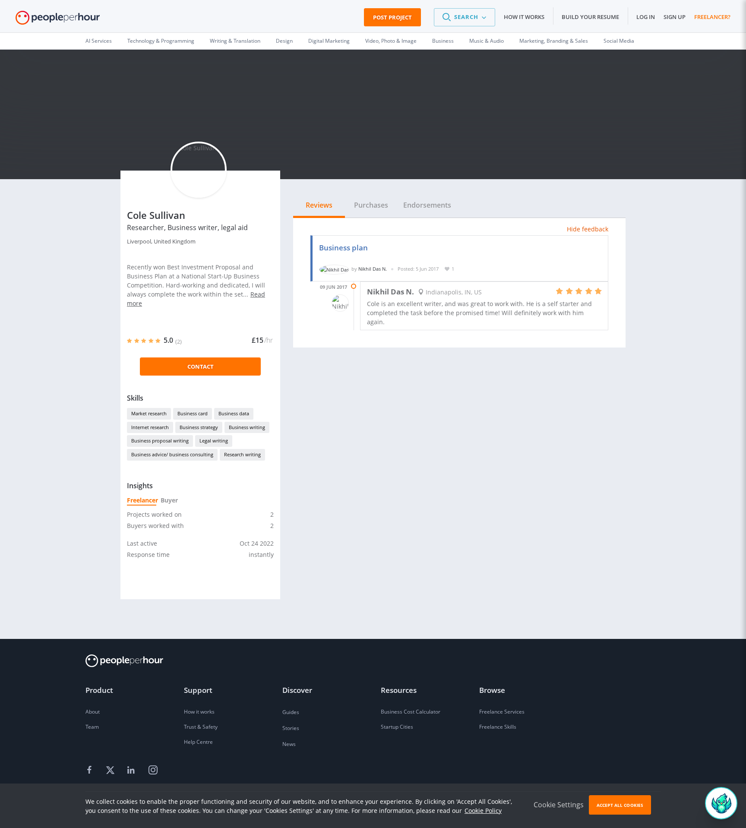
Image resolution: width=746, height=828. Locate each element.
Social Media (619, 40)
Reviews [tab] (319, 205)
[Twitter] (111, 770)
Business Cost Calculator (410, 711)
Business (443, 40)
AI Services (98, 40)
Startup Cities (397, 726)
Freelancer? (712, 17)
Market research (149, 413)
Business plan (343, 248)
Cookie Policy (483, 810)
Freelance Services (502, 711)
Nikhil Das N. (372, 268)
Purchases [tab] (371, 205)
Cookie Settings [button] (559, 804)
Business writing (247, 427)
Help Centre (198, 742)
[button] (464, 17)
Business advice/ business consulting (172, 454)
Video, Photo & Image (391, 40)
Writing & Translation (235, 40)
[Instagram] (152, 770)
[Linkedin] (132, 770)
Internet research (150, 427)
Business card (192, 413)
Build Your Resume (590, 17)
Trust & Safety (201, 726)
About (92, 711)
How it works (524, 17)
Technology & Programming (160, 40)
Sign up (675, 17)
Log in (645, 17)
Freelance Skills (497, 726)
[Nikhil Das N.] (334, 268)
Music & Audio (486, 40)
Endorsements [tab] (427, 205)
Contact (200, 366)
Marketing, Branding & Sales (553, 40)
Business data (233, 413)
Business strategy (199, 427)
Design (284, 40)
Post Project (392, 17)
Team (92, 726)
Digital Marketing (329, 40)
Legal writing (213, 440)
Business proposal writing (160, 440)
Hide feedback (587, 229)
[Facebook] (90, 770)
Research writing (242, 454)
